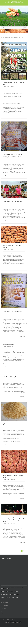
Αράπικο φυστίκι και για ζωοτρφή (11, 424)
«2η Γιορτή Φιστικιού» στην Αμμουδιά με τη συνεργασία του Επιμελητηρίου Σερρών (14, 519)
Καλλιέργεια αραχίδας (8, 344)
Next (26, 551)
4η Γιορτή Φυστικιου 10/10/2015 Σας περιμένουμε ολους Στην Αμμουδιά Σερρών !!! (13, 156)
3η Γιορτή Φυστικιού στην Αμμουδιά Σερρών (9, 591)
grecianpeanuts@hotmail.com (17, 2)
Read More (4, 115)
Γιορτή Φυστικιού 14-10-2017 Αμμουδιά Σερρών (10, 584)
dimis (5, 86)
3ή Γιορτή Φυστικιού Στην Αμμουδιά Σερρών (9, 597)
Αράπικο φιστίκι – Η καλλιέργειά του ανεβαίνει (10, 594)
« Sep (2, 613)
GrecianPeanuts (10, 621)
